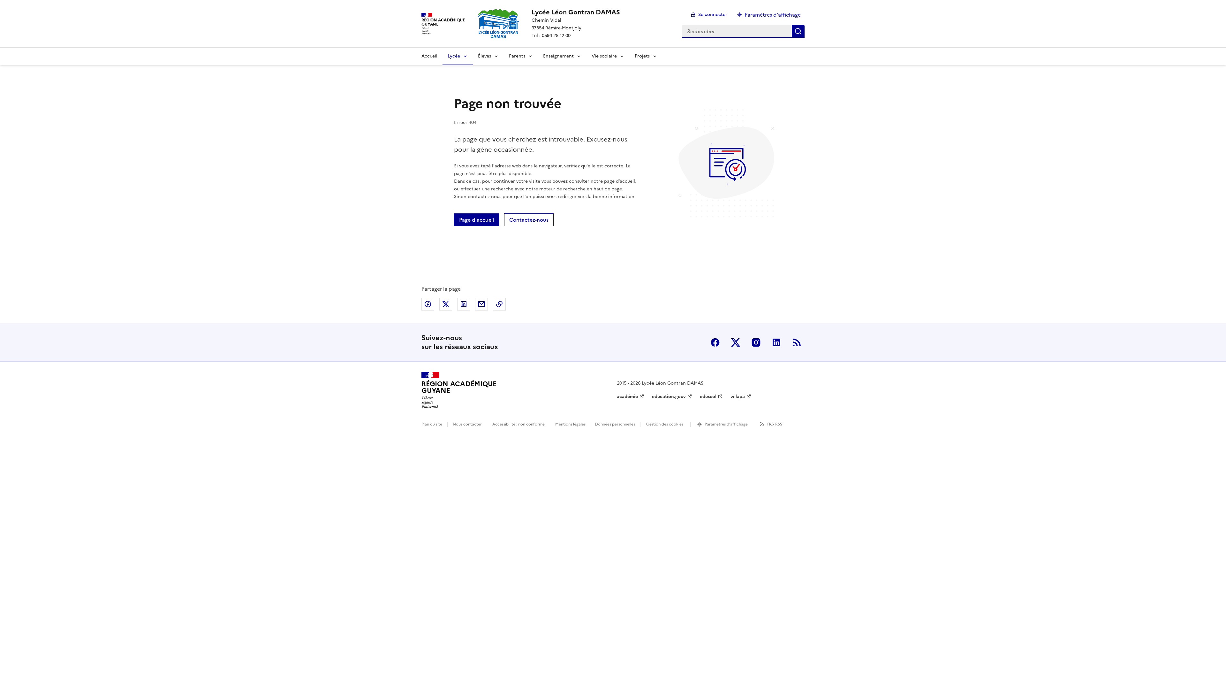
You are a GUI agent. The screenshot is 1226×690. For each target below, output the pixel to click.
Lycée (454, 56)
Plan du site (431, 424)
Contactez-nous (529, 220)
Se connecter (712, 14)
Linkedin (776, 342)
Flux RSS (774, 424)
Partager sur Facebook (427, 304)
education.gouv (669, 396)
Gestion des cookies (664, 424)
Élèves (484, 56)
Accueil (429, 56)
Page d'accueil (476, 220)
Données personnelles (615, 424)
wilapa (737, 396)
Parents (517, 56)
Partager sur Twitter (445, 304)
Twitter (735, 342)
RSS (797, 342)
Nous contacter (467, 424)
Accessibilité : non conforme (518, 424)
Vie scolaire (604, 56)
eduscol (708, 396)
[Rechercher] (798, 31)
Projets (642, 56)
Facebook (715, 342)
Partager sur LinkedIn (463, 304)
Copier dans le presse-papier (499, 304)
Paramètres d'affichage (773, 15)
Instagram (756, 342)
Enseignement (558, 56)
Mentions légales (570, 424)
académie (627, 396)
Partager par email (481, 304)
